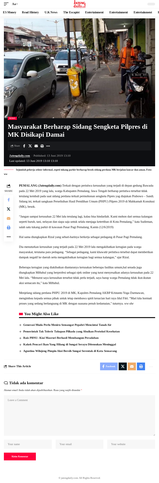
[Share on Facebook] (24, 146)
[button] (7, 4)
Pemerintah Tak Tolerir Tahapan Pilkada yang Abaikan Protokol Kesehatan (71, 331)
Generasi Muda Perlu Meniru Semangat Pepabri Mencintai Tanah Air (67, 324)
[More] (48, 146)
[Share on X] (30, 146)
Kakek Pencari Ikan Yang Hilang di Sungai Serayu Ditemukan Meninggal (69, 344)
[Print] (42, 146)
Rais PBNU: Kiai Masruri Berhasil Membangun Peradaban (61, 337)
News (12, 118)
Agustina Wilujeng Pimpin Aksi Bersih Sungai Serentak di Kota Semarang (70, 350)
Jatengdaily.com (19, 155)
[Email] (36, 146)
